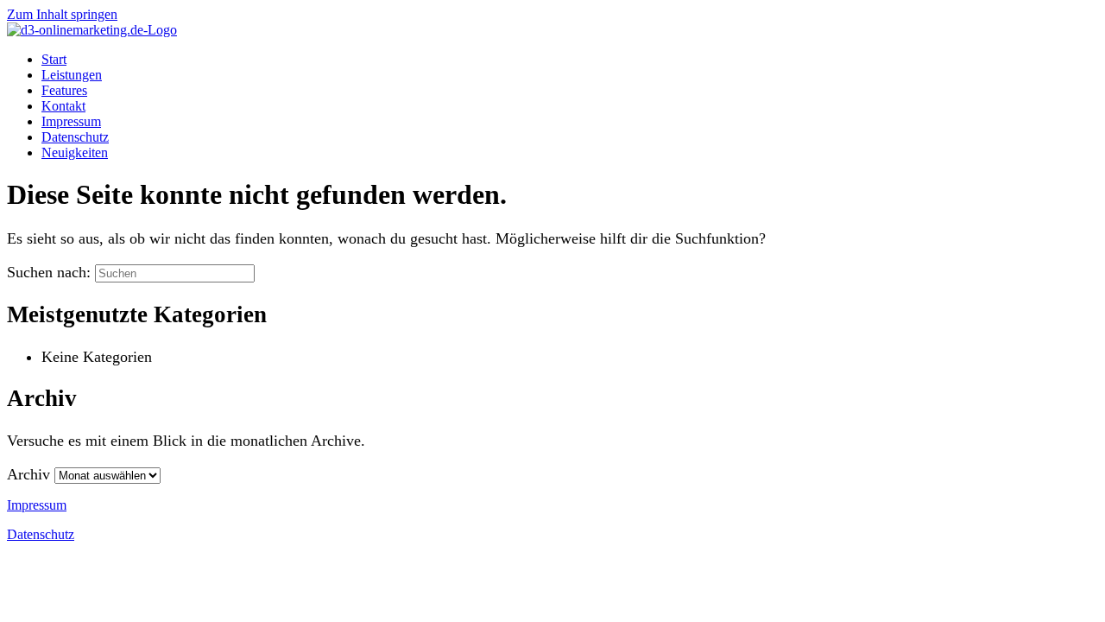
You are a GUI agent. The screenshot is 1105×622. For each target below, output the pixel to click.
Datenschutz (75, 137)
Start (53, 59)
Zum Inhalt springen (62, 14)
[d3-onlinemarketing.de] (92, 29)
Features (64, 90)
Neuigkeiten (74, 152)
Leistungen (71, 74)
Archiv (28, 474)
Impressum (71, 121)
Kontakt (63, 105)
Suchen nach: (49, 272)
